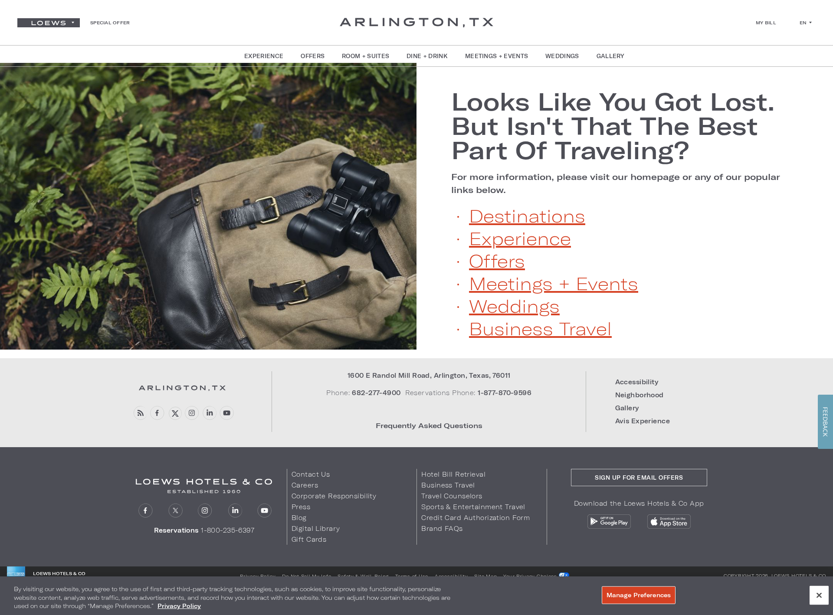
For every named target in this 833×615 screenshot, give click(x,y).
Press (301, 506)
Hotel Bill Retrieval (453, 474)
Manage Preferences (639, 594)
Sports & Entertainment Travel (473, 506)
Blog (299, 517)
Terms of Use (411, 576)
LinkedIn (209, 413)
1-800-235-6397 (227, 530)
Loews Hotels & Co (798, 575)
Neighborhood (639, 395)
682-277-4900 (376, 392)
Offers (497, 260)
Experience (520, 238)
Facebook (157, 413)
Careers (305, 485)
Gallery (627, 408)
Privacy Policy (257, 576)
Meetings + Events (553, 283)
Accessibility (637, 382)
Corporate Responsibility (334, 496)
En (803, 22)
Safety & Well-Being (363, 576)
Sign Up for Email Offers (639, 477)
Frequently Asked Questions (429, 425)
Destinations (527, 215)
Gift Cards (309, 539)
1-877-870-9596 (504, 392)
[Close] (819, 595)
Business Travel (540, 328)
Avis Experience (642, 421)
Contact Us (311, 474)
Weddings (514, 305)
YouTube (227, 413)
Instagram (192, 413)
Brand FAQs (441, 528)
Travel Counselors (451, 496)
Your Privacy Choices (530, 576)
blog (140, 413)
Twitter (174, 413)
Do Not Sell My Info (306, 576)
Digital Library (316, 528)
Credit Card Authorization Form (475, 517)
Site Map (485, 576)
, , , (429, 375)
